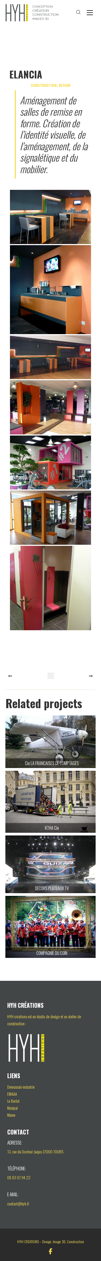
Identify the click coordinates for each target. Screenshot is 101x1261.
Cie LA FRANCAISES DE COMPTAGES (50, 744)
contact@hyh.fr (18, 1204)
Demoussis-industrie (21, 1087)
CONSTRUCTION (44, 85)
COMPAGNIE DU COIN (50, 929)
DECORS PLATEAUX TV (50, 867)
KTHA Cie (51, 804)
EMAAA (12, 1094)
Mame (11, 1115)
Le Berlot (13, 1101)
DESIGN (64, 85)
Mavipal (12, 1108)
